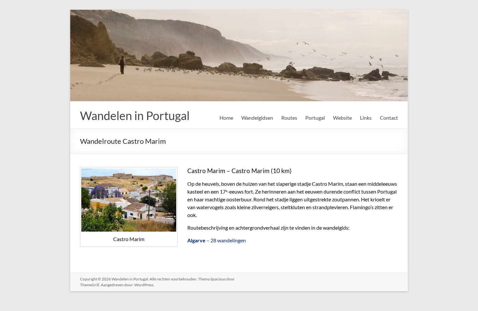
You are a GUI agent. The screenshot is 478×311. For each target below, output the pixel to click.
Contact (389, 118)
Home (226, 118)
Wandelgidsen (257, 118)
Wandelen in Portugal (135, 115)
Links (366, 118)
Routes (289, 118)
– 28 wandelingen (216, 240)
